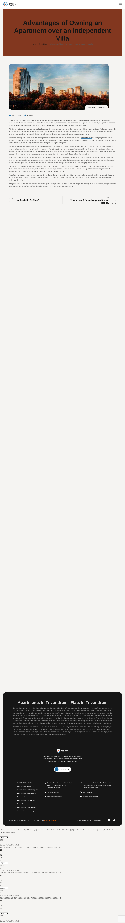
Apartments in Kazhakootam (25, 800)
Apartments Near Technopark (25, 811)
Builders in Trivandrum (23, 797)
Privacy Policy (98, 820)
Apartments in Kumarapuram (25, 807)
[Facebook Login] (110, 820)
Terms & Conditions (84, 820)
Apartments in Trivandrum (24, 786)
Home (34, 44)
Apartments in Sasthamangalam (26, 790)
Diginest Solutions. (50, 820)
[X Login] (114, 820)
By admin (30, 115)
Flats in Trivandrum (22, 804)
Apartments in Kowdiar (23, 783)
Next (107, 197)
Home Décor (42, 44)
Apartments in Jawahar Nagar (26, 793)
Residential (101, 107)
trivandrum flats (86, 138)
